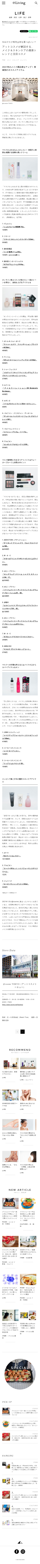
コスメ (9, 60)
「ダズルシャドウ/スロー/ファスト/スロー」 (18, 637)
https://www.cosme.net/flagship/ (12, 1004)
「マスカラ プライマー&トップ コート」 (16, 649)
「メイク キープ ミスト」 (11, 751)
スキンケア (15, 60)
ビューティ (23, 60)
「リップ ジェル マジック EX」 (13, 763)
